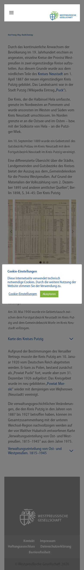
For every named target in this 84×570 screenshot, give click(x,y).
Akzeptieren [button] (49, 294)
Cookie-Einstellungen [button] (23, 294)
